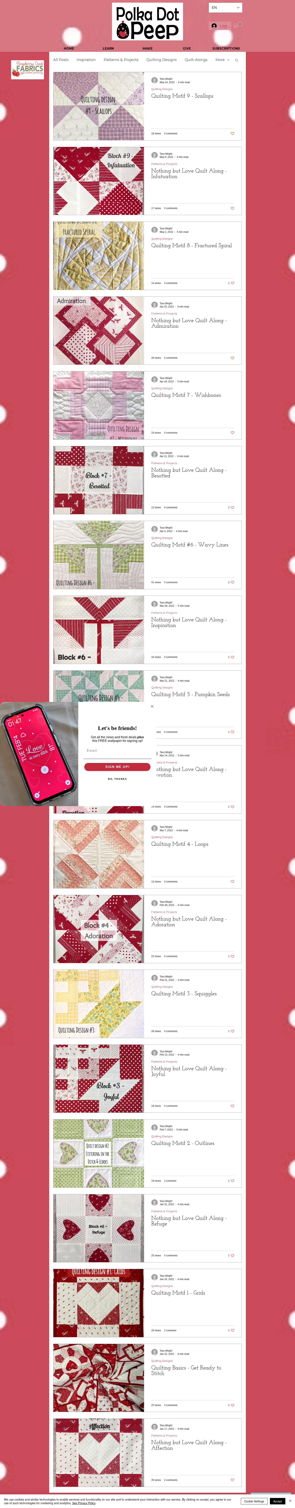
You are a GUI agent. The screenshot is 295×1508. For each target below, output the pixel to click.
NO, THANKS (117, 779)
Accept (277, 1501)
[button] (237, 25)
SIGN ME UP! (117, 767)
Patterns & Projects (121, 60)
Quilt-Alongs (196, 60)
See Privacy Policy (84, 1503)
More (220, 60)
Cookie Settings (254, 1501)
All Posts (61, 60)
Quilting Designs (161, 60)
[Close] (290, 1501)
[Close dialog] (152, 706)
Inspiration (86, 60)
